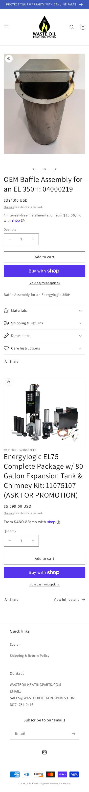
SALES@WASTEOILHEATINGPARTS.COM (42, 697)
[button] (6, 27)
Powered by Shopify (60, 783)
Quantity (10, 229)
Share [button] (14, 361)
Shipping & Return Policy (29, 655)
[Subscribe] (73, 733)
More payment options (44, 283)
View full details (66, 599)
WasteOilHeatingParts (38, 783)
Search (15, 644)
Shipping (9, 207)
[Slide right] (55, 169)
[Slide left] (33, 169)
